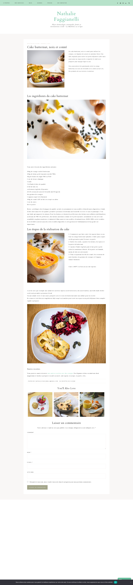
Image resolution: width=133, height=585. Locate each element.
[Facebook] (118, 1)
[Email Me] (123, 1)
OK (115, 582)
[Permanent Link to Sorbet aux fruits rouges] (40, 416)
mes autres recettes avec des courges (60, 373)
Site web (30, 472)
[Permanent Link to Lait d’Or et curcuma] (92, 416)
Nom (29, 452)
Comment (30, 432)
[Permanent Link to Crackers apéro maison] (66, 416)
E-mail (30, 462)
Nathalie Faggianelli (66, 16)
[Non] (131, 582)
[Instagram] (121, 1)
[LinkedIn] (126, 1)
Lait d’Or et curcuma (92, 404)
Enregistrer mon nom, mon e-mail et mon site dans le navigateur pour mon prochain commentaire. (60, 482)
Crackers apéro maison (66, 404)
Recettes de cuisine (33, 43)
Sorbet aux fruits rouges (40, 404)
